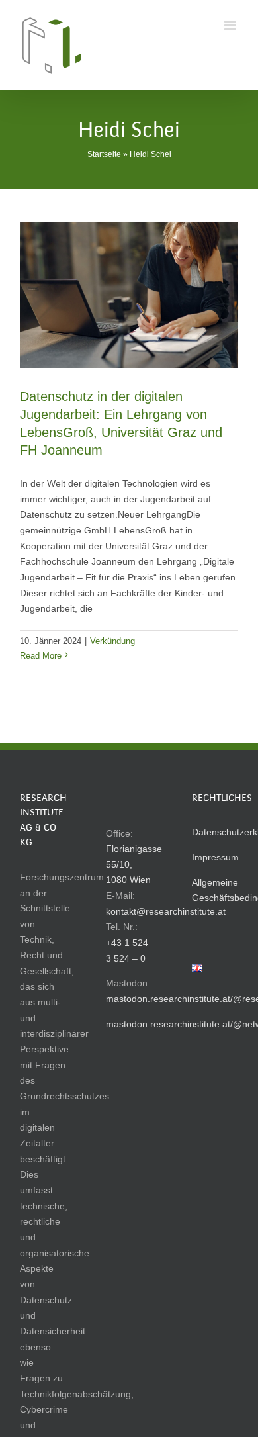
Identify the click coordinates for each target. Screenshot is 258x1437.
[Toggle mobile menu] (231, 25)
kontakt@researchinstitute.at (166, 911)
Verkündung (112, 641)
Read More (41, 656)
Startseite (104, 154)
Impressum (215, 857)
